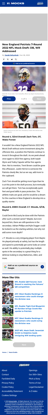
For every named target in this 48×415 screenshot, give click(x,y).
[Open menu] (3, 3)
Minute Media (13, 401)
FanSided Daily (8, 378)
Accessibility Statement (12, 391)
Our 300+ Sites (35, 374)
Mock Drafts (13, 352)
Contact (5, 374)
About (4, 370)
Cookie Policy (8, 387)
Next (39, 99)
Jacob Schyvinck (11, 55)
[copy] (15, 59)
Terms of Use (35, 383)
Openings (33, 370)
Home (4, 352)
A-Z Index (33, 391)
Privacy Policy (8, 383)
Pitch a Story (34, 378)
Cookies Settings (9, 395)
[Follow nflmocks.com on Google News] (42, 266)
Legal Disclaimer (36, 387)
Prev (9, 99)
